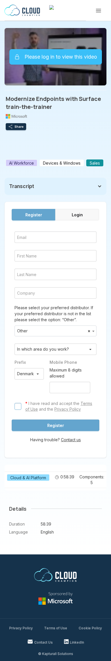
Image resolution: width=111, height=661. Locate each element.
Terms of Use (55, 628)
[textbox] (55, 331)
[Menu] (98, 10)
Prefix (20, 362)
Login (77, 214)
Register (33, 214)
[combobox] (55, 330)
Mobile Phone (63, 362)
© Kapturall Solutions (55, 654)
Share (19, 127)
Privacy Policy (67, 409)
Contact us (71, 439)
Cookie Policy (90, 628)
